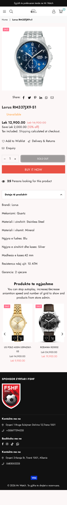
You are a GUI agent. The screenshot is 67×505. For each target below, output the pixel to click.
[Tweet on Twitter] (29, 97)
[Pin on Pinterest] (35, 97)
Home (5, 19)
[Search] (11, 11)
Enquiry (10, 148)
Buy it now (33, 169)
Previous (4, 334)
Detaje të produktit (16, 194)
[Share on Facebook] (23, 97)
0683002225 (13, 463)
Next (62, 334)
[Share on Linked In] (40, 97)
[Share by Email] (52, 97)
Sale (6, 29)
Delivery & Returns (43, 141)
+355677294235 (15, 430)
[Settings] (53, 11)
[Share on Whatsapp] (46, 97)
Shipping (24, 131)
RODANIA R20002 (49, 347)
